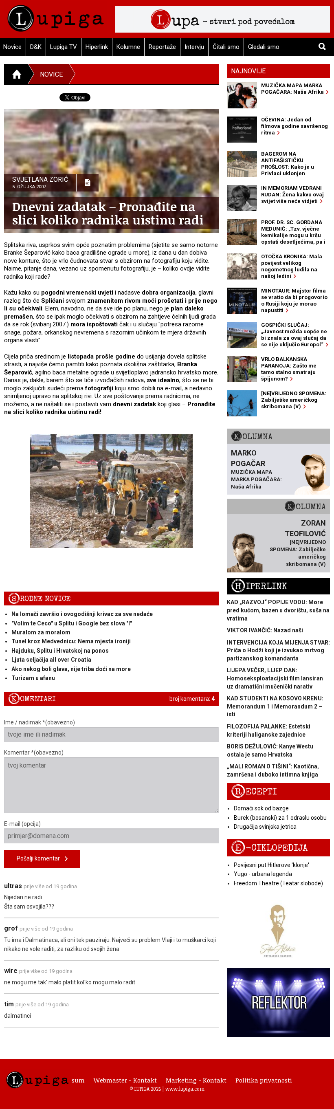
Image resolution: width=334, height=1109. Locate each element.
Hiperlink (97, 47)
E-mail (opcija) (22, 824)
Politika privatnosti (263, 1080)
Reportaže (162, 47)
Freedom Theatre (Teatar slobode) (278, 883)
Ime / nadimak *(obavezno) (39, 722)
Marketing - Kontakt (196, 1080)
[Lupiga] (55, 16)
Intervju (194, 47)
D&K (36, 47)
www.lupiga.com (184, 1088)
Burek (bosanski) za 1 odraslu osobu (280, 817)
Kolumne (128, 47)
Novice (51, 74)
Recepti (254, 791)
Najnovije (248, 71)
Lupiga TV (63, 47)
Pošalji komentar (41, 858)
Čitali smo (226, 47)
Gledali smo (263, 47)
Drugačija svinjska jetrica (265, 826)
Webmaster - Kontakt (125, 1080)
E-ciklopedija (269, 848)
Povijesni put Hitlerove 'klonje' (271, 865)
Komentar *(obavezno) (34, 752)
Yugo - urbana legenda (263, 874)
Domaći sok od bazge (261, 808)
